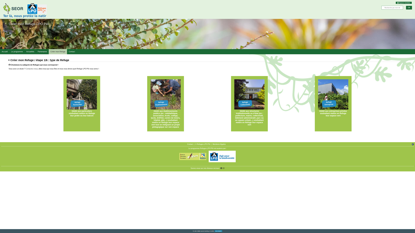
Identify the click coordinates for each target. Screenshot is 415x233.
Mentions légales (219, 144)
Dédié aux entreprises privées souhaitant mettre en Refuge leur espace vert (333, 113)
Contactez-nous (32, 69)
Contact (72, 52)
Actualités (30, 52)
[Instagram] (223, 168)
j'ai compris (218, 231)
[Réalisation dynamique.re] (413, 144)
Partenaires (42, 52)
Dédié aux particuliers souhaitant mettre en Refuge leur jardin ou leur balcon (82, 113)
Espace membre (404, 3)
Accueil (5, 52)
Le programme (17, 52)
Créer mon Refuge (57, 52)
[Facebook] (221, 168)
